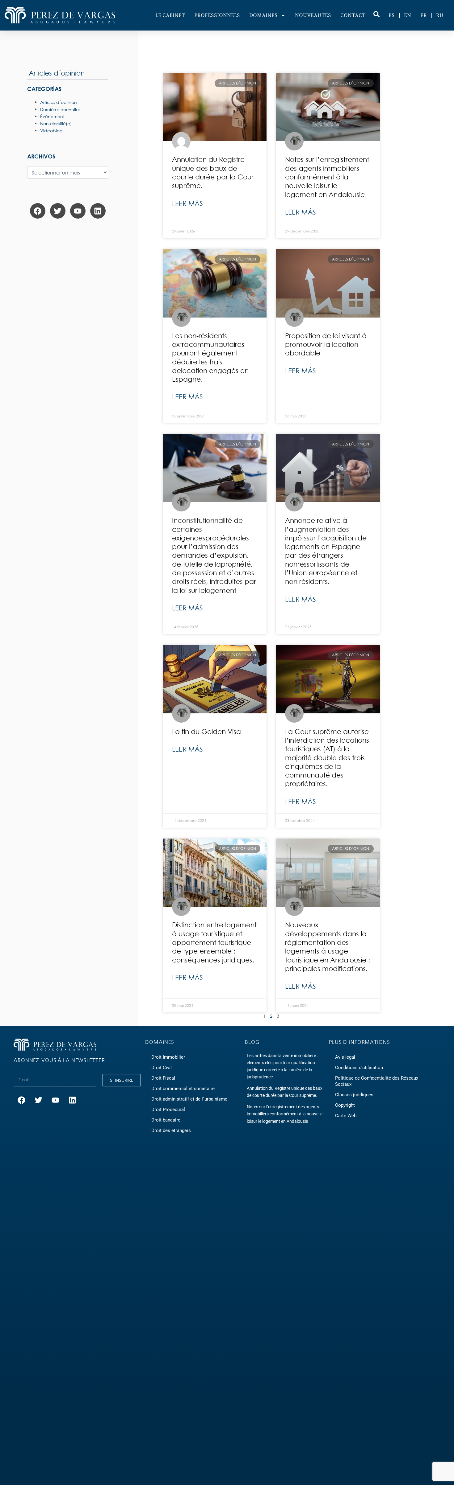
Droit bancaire (165, 1120)
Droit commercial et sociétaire (183, 1088)
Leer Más (187, 203)
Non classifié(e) (56, 123)
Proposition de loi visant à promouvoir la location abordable (326, 344)
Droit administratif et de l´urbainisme (189, 1099)
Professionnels (217, 15)
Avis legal (345, 1057)
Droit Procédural (168, 1109)
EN (407, 15)
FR (423, 15)
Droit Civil (161, 1067)
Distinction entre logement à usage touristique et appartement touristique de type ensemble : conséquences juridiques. (214, 942)
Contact (352, 15)
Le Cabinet (170, 15)
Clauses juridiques (354, 1094)
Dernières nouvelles (60, 109)
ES (392, 15)
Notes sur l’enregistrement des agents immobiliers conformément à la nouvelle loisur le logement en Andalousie (327, 176)
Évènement (52, 116)
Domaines (263, 15)
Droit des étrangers (171, 1130)
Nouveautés (313, 15)
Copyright (345, 1105)
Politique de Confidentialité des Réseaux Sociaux (376, 1081)
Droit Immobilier (168, 1057)
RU (439, 15)
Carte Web (345, 1115)
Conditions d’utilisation (359, 1067)
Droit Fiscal (163, 1078)
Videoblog (51, 130)
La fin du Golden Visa (206, 731)
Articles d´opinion (57, 73)
